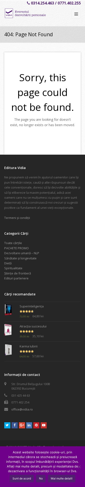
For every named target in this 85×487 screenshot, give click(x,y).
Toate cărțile (13, 243)
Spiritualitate (13, 268)
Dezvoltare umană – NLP (21, 253)
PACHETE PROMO (16, 248)
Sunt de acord (22, 478)
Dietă (8, 263)
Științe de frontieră (17, 273)
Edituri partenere (16, 278)
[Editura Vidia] (33, 13)
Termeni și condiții (17, 218)
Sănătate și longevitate (20, 258)
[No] (79, 466)
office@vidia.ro (22, 409)
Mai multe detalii (61, 478)
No (41, 478)
